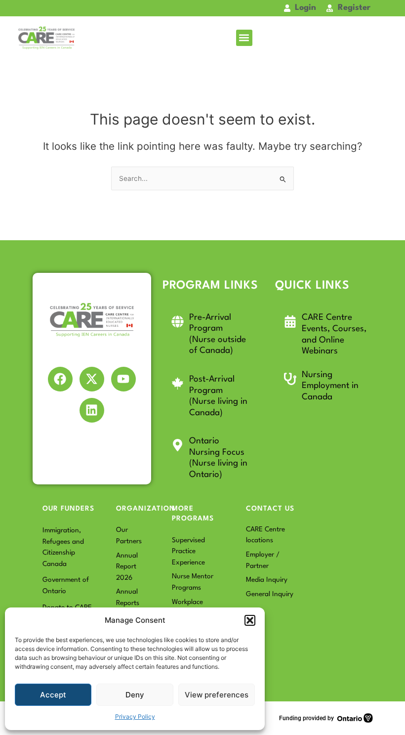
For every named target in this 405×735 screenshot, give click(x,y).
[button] (250, 620)
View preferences (216, 694)
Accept (53, 694)
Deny (134, 694)
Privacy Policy (135, 716)
